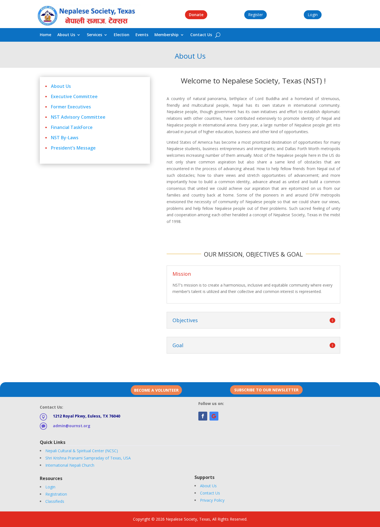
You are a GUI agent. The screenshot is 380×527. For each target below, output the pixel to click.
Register (255, 14)
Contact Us (201, 35)
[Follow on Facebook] (202, 416)
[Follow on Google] (213, 416)
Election (121, 35)
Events (141, 35)
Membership (166, 35)
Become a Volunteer (156, 390)
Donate (196, 14)
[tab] (253, 296)
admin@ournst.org (71, 425)
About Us (66, 35)
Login (313, 14)
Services (94, 35)
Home (45, 35)
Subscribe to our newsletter (266, 389)
